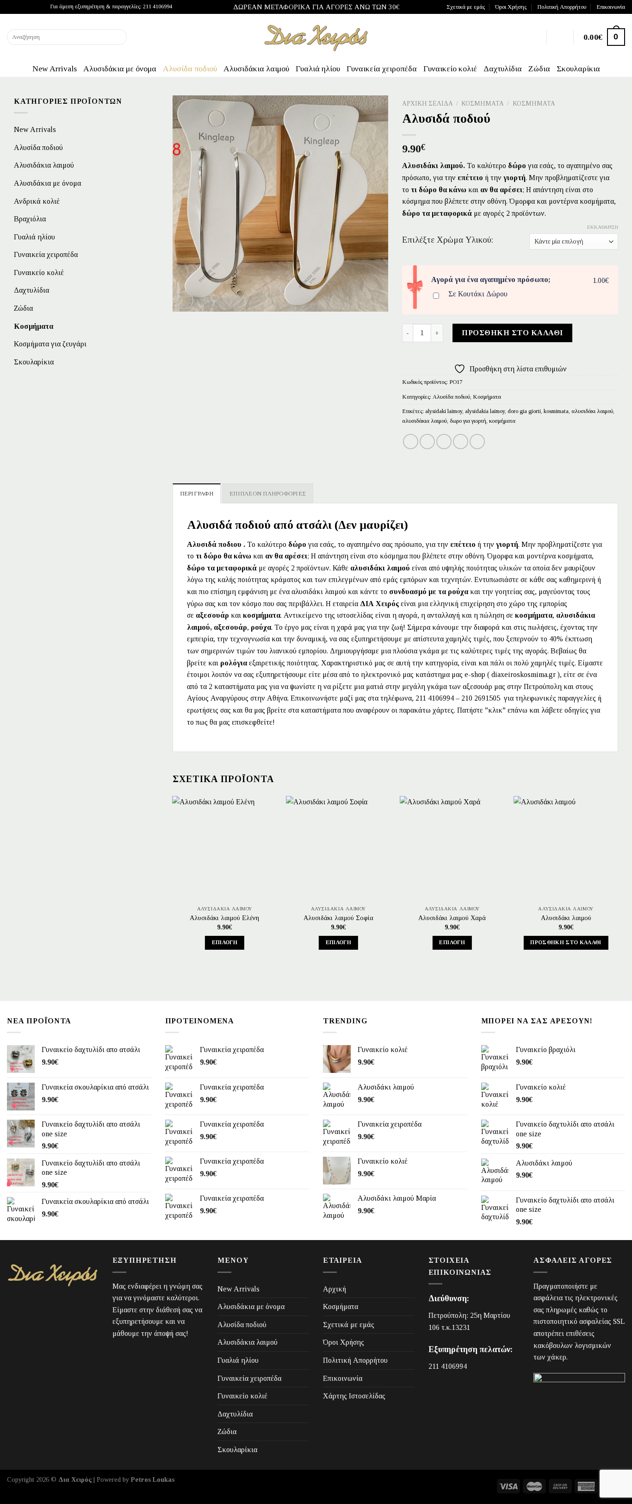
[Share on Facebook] (410, 441)
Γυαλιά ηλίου (318, 68)
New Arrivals (54, 68)
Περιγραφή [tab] (196, 493)
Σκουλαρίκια (578, 68)
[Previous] (173, 881)
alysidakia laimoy (485, 411)
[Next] (618, 881)
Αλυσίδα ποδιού (190, 68)
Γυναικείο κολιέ (450, 68)
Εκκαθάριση (602, 227)
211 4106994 (447, 1366)
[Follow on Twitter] (29, 7)
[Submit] (117, 37)
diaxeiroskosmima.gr (523, 674)
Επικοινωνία (610, 7)
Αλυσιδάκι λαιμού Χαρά (452, 917)
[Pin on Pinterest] (460, 441)
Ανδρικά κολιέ (37, 201)
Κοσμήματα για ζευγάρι (50, 344)
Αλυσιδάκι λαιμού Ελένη (224, 917)
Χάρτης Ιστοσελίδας (354, 1396)
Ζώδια (539, 68)
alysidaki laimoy (443, 411)
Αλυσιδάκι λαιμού (566, 917)
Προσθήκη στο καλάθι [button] (565, 942)
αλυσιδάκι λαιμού (592, 411)
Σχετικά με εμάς (465, 7)
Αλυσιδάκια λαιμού (256, 68)
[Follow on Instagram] (20, 7)
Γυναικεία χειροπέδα (382, 68)
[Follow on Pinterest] (38, 7)
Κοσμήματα (33, 326)
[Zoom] (184, 300)
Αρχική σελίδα (427, 103)
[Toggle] (140, 183)
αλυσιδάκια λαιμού (424, 421)
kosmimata (556, 411)
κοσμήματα (502, 421)
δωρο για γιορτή (468, 421)
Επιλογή (224, 942)
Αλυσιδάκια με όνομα (119, 68)
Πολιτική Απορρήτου (561, 7)
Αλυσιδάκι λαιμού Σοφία (338, 917)
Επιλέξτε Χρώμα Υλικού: (447, 239)
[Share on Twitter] (427, 441)
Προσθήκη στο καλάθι (512, 333)
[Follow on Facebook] (11, 7)
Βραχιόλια (30, 219)
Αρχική (334, 1289)
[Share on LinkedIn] (477, 441)
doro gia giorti (524, 411)
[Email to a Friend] (444, 441)
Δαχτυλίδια (502, 68)
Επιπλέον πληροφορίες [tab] (267, 493)
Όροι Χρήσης (511, 7)
